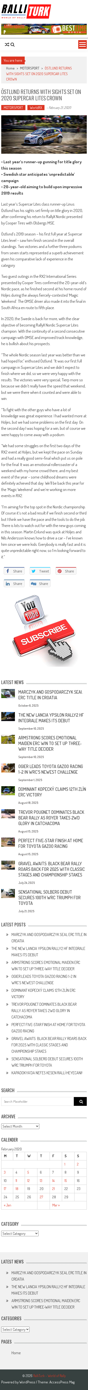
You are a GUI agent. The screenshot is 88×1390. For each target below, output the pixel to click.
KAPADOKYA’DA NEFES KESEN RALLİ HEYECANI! (46, 1072)
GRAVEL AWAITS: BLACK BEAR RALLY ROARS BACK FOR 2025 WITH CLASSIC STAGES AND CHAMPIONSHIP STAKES (51, 869)
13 (41, 1180)
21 (53, 1188)
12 (28, 1180)
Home (16, 1352)
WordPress (27, 1382)
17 (5, 1188)
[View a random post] (7, 44)
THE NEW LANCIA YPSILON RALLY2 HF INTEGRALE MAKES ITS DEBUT (51, 717)
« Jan (7, 1205)
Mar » (56, 1205)
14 (53, 1180)
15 (66, 1180)
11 (16, 1180)
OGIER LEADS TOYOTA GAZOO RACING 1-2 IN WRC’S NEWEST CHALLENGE (50, 769)
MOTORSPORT (29, 68)
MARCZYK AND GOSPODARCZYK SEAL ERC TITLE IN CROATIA (50, 694)
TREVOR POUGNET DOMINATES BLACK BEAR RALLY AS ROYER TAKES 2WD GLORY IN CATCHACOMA (51, 817)
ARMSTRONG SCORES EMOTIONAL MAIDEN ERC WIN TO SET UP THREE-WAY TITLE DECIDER (50, 743)
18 (17, 1188)
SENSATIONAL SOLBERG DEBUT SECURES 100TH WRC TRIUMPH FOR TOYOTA (49, 897)
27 (41, 1197)
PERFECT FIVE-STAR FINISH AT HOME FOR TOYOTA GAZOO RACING (50, 843)
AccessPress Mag (62, 1382)
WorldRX (36, 107)
